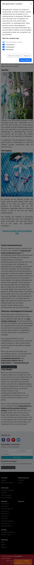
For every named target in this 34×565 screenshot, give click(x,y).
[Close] (30, 3)
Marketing (9, 49)
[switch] (3, 44)
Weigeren (27, 56)
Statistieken (10, 47)
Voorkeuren (10, 44)
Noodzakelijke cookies (14, 42)
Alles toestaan (25, 60)
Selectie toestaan (14, 56)
